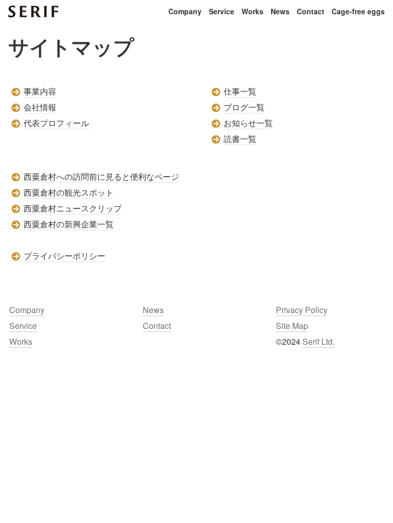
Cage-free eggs (358, 11)
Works (253, 11)
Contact (310, 11)
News (280, 11)
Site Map (292, 325)
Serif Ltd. (318, 341)
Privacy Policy (302, 310)
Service (221, 11)
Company (185, 11)
